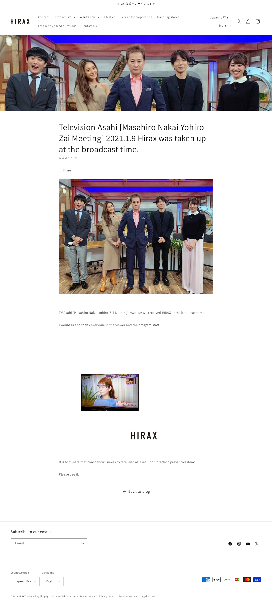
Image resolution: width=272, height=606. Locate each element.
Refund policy (87, 596)
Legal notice (147, 596)
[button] (64, 17)
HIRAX (22, 596)
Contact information (63, 596)
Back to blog (139, 491)
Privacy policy (107, 596)
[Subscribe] (82, 543)
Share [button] (67, 170)
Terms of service (128, 596)
